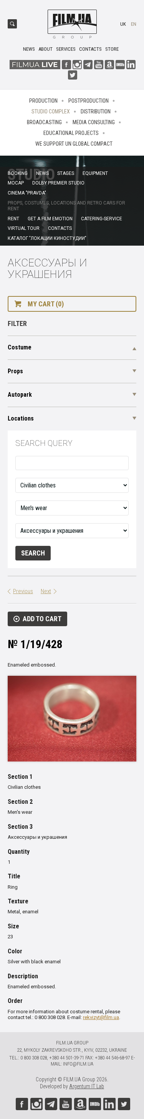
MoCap (16, 183)
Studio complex (50, 111)
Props (15, 371)
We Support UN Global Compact (74, 144)
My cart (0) (46, 304)
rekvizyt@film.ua (101, 1017)
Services (66, 49)
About (45, 49)
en (133, 24)
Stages (65, 173)
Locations (21, 418)
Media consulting (94, 122)
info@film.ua (78, 1064)
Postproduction (88, 101)
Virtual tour (24, 228)
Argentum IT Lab (86, 1086)
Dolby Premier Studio (58, 183)
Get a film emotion (50, 218)
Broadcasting (44, 122)
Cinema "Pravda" (27, 193)
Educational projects (71, 133)
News (29, 49)
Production (43, 101)
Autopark (20, 394)
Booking (18, 173)
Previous (23, 591)
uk (123, 24)
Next (46, 591)
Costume (19, 347)
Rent (13, 218)
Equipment (95, 173)
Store (112, 49)
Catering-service (101, 218)
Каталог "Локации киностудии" (47, 238)
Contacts (90, 49)
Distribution (96, 111)
